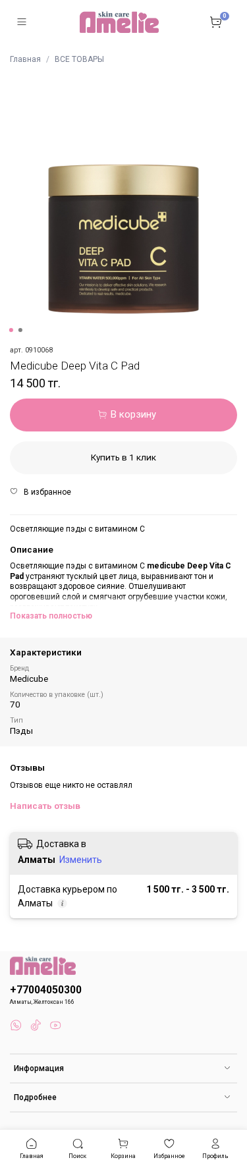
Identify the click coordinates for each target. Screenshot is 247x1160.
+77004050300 (46, 990)
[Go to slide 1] (11, 330)
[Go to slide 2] (20, 330)
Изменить (80, 859)
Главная (25, 59)
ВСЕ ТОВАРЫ (79, 59)
